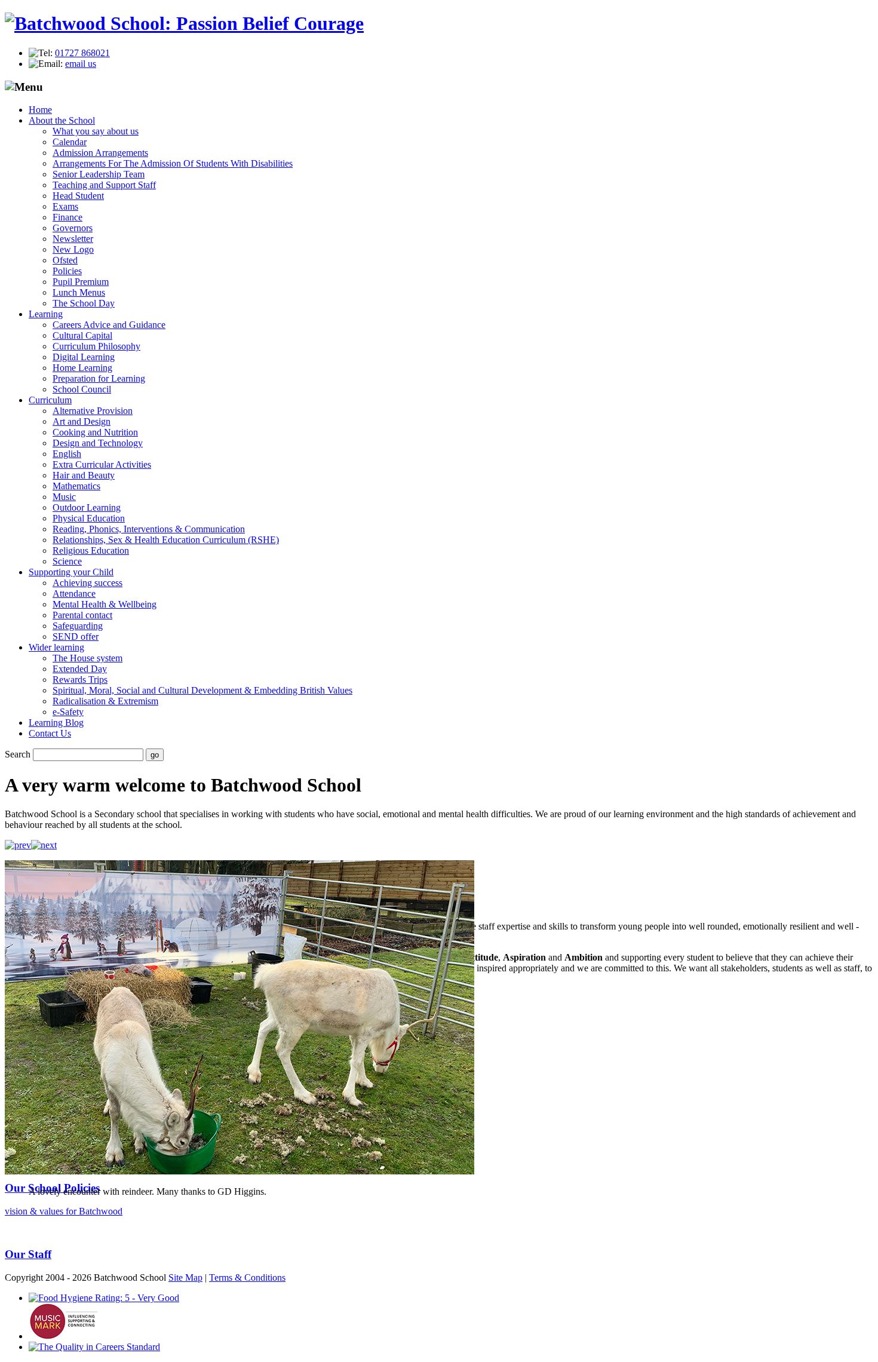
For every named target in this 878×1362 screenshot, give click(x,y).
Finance (67, 217)
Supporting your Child (71, 572)
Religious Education (91, 550)
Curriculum (50, 400)
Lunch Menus (79, 292)
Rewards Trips (80, 679)
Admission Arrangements (100, 153)
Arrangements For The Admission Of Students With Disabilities (173, 163)
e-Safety (68, 712)
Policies (67, 271)
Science (67, 561)
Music (64, 497)
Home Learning (82, 368)
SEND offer (76, 636)
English (67, 454)
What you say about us (96, 131)
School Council (82, 389)
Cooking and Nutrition (95, 432)
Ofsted (65, 260)
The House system (87, 658)
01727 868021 (82, 53)
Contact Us (50, 733)
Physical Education (89, 518)
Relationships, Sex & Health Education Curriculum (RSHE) (166, 540)
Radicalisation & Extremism (105, 701)
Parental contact (82, 615)
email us (80, 64)
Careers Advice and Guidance (109, 325)
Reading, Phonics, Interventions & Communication (149, 529)
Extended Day (80, 669)
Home (40, 110)
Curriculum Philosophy (96, 346)
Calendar (70, 142)
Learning (46, 314)
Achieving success (87, 583)
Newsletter (73, 239)
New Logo (73, 249)
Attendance (74, 593)
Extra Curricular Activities (102, 464)
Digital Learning (84, 357)
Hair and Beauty (84, 475)
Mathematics (76, 486)
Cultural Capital (82, 335)
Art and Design (81, 421)
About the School (62, 120)
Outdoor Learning (87, 507)
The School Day (84, 303)
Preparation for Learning (99, 378)
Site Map (185, 1277)
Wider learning (56, 647)
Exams (65, 206)
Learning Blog (56, 722)
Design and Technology (98, 443)
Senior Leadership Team (99, 174)
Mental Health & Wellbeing (104, 604)
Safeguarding (78, 626)
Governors (73, 228)
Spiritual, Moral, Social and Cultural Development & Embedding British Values (202, 690)
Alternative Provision (93, 411)
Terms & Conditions (247, 1277)
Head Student (78, 196)
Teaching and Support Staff (104, 185)
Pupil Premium (81, 282)
